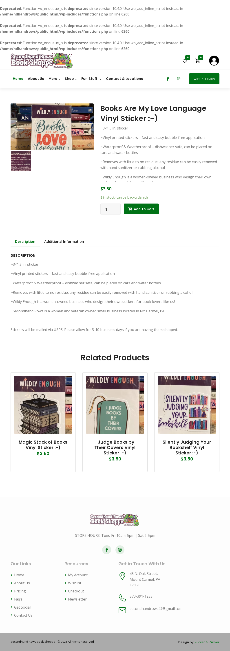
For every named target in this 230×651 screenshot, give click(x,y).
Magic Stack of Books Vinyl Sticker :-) (43, 445)
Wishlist (74, 583)
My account (78, 575)
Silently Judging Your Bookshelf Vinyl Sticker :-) (187, 447)
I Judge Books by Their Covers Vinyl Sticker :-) (114, 447)
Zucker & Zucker (207, 642)
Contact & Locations (124, 78)
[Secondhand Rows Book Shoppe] (42, 60)
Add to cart (144, 209)
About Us (36, 78)
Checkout (76, 591)
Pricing (20, 591)
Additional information (64, 241)
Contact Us (23, 615)
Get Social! (22, 607)
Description (25, 241)
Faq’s (18, 599)
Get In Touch (204, 79)
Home (18, 78)
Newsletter (77, 599)
